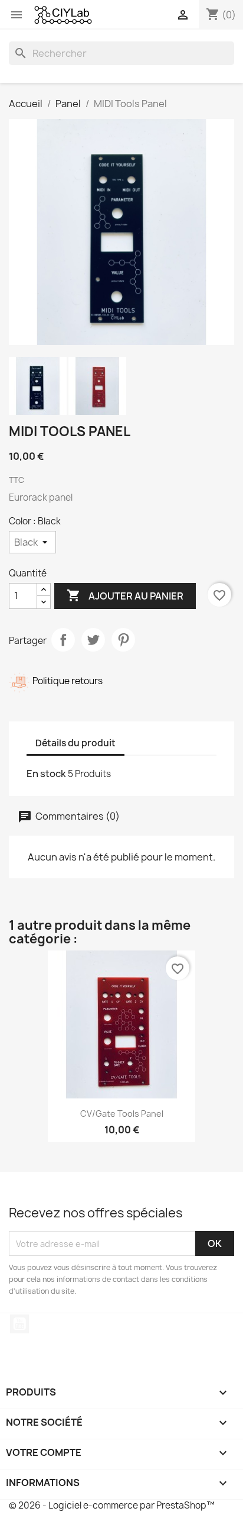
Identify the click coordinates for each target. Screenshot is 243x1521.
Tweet (93, 640)
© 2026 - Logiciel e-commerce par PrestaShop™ (112, 1505)
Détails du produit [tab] (75, 743)
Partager (63, 640)
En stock (46, 773)
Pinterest (123, 640)
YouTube (19, 1323)
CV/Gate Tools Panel (121, 1113)
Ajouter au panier (125, 595)
